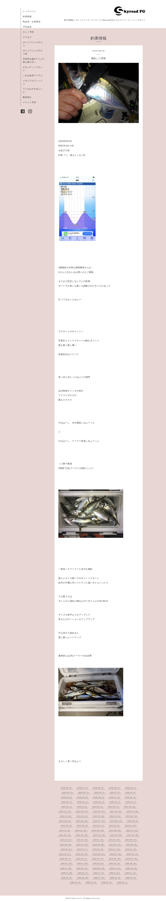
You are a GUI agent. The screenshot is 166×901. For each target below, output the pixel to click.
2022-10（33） (81, 830)
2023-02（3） (99, 825)
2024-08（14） (130, 807)
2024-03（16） (133, 811)
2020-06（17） (133, 854)
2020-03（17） (98, 859)
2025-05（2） (67, 802)
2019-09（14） (115, 863)
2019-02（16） (67, 873)
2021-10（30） (115, 840)
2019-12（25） (67, 863)
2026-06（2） (99, 788)
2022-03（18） (116, 835)
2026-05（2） (115, 788)
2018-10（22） (131, 873)
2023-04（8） (67, 825)
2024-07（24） (65, 811)
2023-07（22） (99, 821)
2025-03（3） (99, 802)
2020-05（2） (66, 859)
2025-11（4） (130, 792)
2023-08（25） (82, 821)
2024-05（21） (99, 811)
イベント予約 (29, 102)
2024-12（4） (67, 807)
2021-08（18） (66, 845)
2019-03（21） (132, 868)
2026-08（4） (67, 788)
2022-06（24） (65, 835)
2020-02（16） (115, 859)
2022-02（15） (133, 835)
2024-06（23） (82, 811)
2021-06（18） (99, 845)
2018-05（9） (131, 878)
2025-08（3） (99, 797)
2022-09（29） (98, 830)
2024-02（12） (66, 816)
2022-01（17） (66, 840)
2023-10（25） (132, 816)
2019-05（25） (99, 868)
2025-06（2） (131, 797)
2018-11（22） (115, 873)
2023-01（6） (115, 825)
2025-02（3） (115, 802)
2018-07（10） (100, 878)
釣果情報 (27, 16)
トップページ (29, 11)
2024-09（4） (114, 807)
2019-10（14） (99, 863)
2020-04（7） (82, 859)
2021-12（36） (83, 840)
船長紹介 (27, 97)
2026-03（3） (68, 792)
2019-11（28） (83, 863)
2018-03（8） (91, 882)
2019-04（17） (116, 868)
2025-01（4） (131, 802)
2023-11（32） (116, 816)
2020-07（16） (116, 854)
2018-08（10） (83, 878)
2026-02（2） (84, 792)
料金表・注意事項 (31, 21)
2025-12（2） (115, 792)
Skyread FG (77, 898)
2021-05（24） (115, 845)
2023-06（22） (116, 821)
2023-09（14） (65, 821)
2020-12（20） (115, 849)
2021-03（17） (67, 849)
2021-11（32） (99, 840)
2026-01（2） (100, 792)
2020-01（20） (132, 859)
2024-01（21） (83, 816)
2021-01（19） (98, 849)
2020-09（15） (82, 854)
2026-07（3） (83, 788)
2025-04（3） (83, 802)
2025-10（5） (67, 797)
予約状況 (27, 26)
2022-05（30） (82, 835)
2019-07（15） (66, 868)
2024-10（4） (98, 807)
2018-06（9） (115, 878)
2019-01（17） (83, 873)
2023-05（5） (133, 821)
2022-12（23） (131, 825)
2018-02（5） (107, 882)
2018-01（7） (122, 882)
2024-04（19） (116, 811)
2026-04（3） (131, 788)
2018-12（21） (99, 873)
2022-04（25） (99, 835)
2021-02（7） (82, 849)
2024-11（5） (82, 807)
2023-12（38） (99, 816)
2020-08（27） (99, 854)
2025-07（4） (115, 797)
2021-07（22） (82, 845)
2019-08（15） (131, 863)
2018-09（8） (67, 878)
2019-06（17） (83, 868)
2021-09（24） (131, 840)
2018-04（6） (76, 882)
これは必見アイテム (33, 75)
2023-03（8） (83, 825)
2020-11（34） (131, 849)
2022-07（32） (132, 830)
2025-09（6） (83, 797)
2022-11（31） (65, 830)
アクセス (27, 37)
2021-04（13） (132, 845)
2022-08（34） (115, 830)
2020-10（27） (65, 854)
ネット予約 (28, 32)
